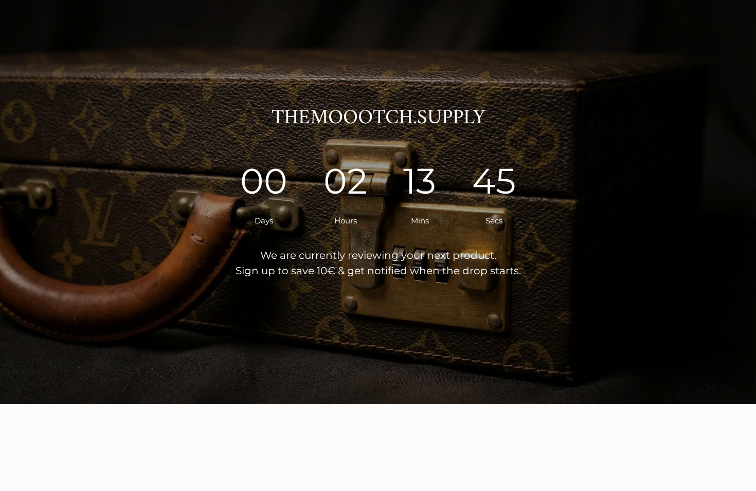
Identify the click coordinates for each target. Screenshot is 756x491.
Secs (493, 220)
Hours (343, 220)
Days (262, 220)
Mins (418, 220)
